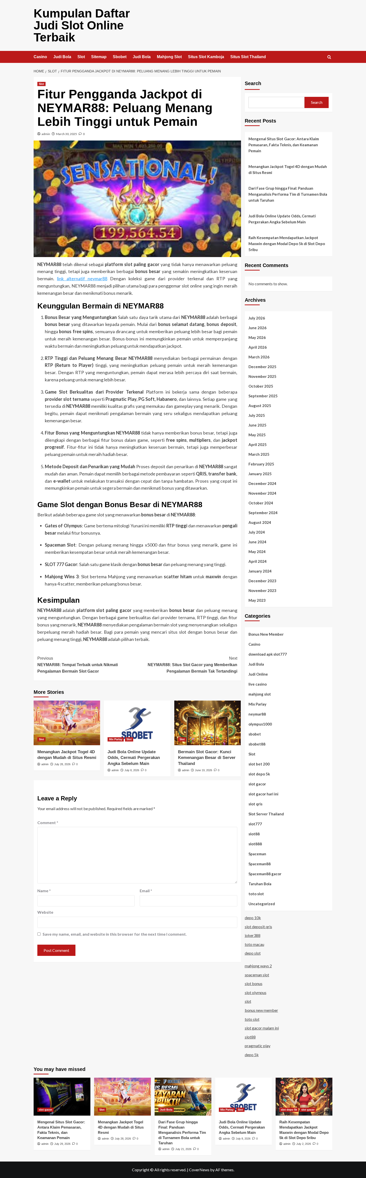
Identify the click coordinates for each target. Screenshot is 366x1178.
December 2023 (262, 581)
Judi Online (258, 674)
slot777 (255, 824)
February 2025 (261, 464)
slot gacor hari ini (263, 794)
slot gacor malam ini (262, 1028)
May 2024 (257, 551)
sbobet (254, 734)
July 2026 (256, 318)
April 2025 (257, 444)
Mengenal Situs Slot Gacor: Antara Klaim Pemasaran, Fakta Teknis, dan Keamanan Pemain (283, 145)
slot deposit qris (258, 926)
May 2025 (257, 435)
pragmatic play (257, 1045)
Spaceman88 (259, 864)
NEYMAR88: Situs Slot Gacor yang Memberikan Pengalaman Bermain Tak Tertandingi (192, 664)
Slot (81, 57)
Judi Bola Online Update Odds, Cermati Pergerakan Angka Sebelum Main (134, 757)
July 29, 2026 (62, 1143)
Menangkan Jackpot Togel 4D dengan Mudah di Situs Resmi (287, 169)
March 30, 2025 (66, 134)
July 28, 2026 (62, 764)
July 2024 (256, 532)
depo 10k (253, 917)
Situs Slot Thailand (248, 57)
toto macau (254, 944)
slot (248, 1001)
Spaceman (257, 854)
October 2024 (260, 503)
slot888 (255, 844)
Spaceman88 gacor (264, 874)
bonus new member (261, 1010)
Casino (40, 57)
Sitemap (99, 57)
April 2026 (257, 347)
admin (46, 134)
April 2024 (257, 561)
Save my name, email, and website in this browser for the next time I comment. (115, 934)
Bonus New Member (266, 634)
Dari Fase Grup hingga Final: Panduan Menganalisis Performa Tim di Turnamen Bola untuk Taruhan (287, 194)
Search (253, 83)
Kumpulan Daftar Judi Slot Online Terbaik (82, 25)
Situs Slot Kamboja (206, 57)
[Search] (329, 57)
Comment (47, 822)
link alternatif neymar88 (82, 278)
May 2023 (257, 600)
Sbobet (119, 57)
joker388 (252, 935)
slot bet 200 (259, 764)
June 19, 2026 (203, 770)
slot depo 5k (259, 774)
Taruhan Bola (259, 884)
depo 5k (252, 1054)
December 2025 (262, 366)
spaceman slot (257, 974)
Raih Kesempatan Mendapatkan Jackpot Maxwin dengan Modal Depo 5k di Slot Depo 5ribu (286, 243)
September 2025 (263, 396)
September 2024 (263, 512)
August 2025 (259, 405)
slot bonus (253, 983)
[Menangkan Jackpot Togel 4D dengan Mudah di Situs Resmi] (67, 723)
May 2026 (257, 337)
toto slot (256, 893)
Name (44, 890)
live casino (257, 684)
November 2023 (262, 590)
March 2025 (258, 454)
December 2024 (262, 483)
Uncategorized (261, 903)
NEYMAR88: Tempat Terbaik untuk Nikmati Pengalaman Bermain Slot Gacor (77, 664)
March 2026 (258, 357)
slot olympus (255, 992)
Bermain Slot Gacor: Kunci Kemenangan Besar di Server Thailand (207, 757)
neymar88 (257, 714)
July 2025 (256, 415)
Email (146, 890)
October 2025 (260, 386)
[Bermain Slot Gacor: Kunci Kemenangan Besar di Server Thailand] (207, 723)
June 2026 (257, 327)
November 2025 (262, 376)
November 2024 (262, 493)
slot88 (254, 834)
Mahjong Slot (169, 57)
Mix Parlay (115, 739)
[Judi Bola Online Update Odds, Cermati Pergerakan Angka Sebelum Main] (137, 723)
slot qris (255, 804)
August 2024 (259, 522)
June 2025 (257, 425)
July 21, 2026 (183, 1149)
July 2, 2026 (303, 1143)
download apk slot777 (267, 654)
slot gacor (257, 784)
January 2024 (260, 571)
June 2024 (257, 542)
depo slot (253, 953)
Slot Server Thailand (266, 814)
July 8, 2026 (131, 770)
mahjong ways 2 (258, 965)
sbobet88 (256, 744)
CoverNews (199, 1169)
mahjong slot (259, 694)
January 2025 (260, 473)
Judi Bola (62, 57)
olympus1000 (260, 724)
